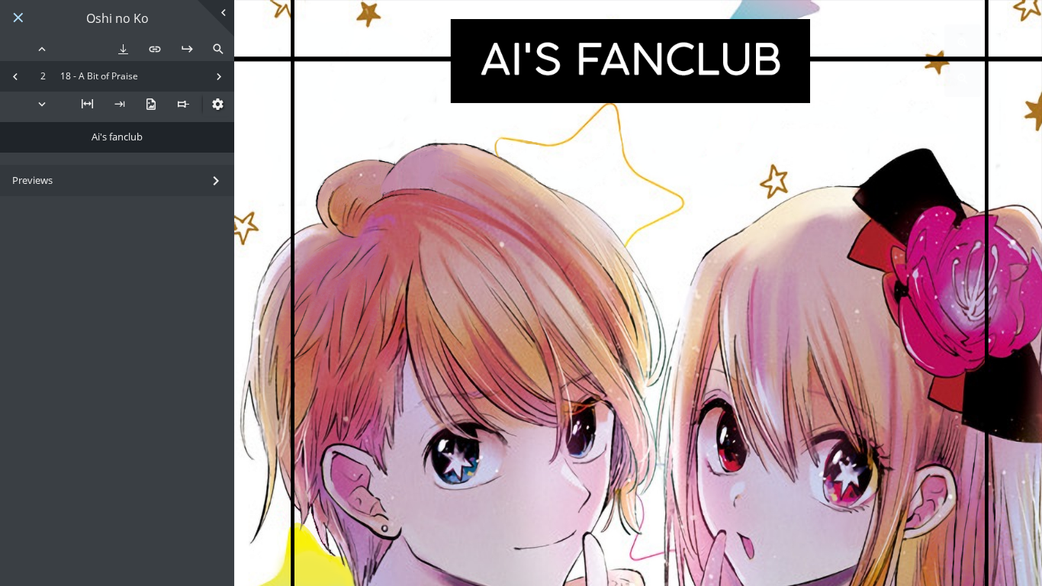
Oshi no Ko (117, 19)
